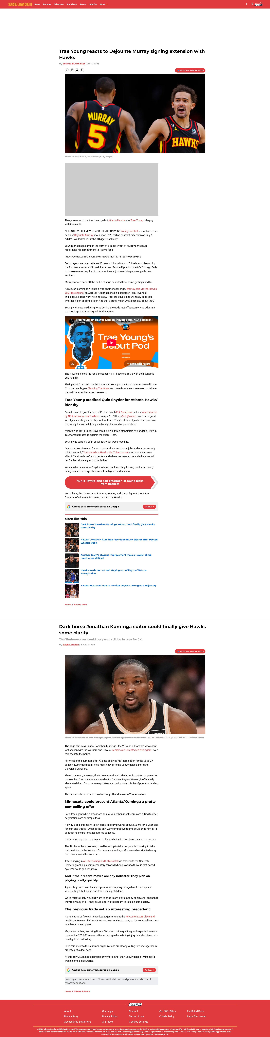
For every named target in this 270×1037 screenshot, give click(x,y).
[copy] (82, 70)
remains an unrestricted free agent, (132, 750)
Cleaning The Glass (98, 388)
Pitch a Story (71, 1016)
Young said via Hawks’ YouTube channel (105, 452)
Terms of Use (136, 1016)
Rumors (47, 4)
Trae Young (137, 220)
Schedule (59, 4)
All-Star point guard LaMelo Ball (100, 861)
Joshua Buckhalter (74, 63)
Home (68, 604)
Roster (83, 4)
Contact (133, 1011)
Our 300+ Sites (167, 1011)
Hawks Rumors (82, 991)
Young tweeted (129, 231)
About (67, 1011)
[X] (252, 4)
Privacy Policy (110, 1016)
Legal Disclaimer (196, 1016)
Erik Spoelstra (124, 412)
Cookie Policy (166, 1016)
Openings (107, 1011)
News (37, 4)
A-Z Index (107, 1021)
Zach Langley (71, 644)
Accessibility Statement (77, 1021)
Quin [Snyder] (128, 416)
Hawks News (80, 604)
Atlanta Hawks (116, 220)
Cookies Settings (138, 1021)
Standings (71, 4)
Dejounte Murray (83, 235)
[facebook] (246, 4)
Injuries (93, 4)
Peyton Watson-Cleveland (140, 916)
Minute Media (50, 1029)
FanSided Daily (195, 1011)
